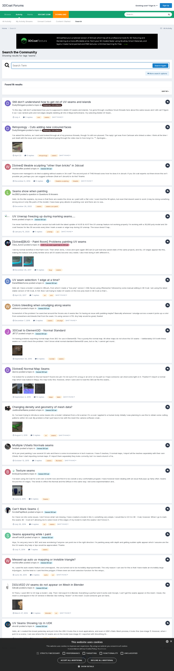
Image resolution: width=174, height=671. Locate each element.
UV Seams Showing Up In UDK (32, 623)
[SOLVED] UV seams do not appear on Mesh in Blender (48, 584)
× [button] (171, 641)
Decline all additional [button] (102, 660)
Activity (19, 14)
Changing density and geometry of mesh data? (42, 407)
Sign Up (166, 5)
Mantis (30, 14)
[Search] (169, 14)
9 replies (41, 359)
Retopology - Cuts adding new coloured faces (41, 127)
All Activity (6, 21)
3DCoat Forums (13, 5)
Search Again (160, 66)
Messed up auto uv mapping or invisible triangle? (44, 559)
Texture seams (25, 470)
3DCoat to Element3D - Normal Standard (38, 330)
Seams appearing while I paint (31, 534)
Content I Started (63, 21)
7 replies (35, 295)
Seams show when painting (29, 191)
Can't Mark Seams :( (25, 509)
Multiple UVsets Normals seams (32, 445)
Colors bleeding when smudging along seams (41, 305)
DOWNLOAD (60, 14)
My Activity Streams (24, 21)
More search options (158, 73)
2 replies (36, 575)
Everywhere (157, 14)
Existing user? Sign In (146, 5)
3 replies (29, 117)
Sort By (165, 91)
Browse (7, 14)
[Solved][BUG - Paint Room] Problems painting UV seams (49, 241)
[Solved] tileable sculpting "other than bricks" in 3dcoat (48, 165)
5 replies (39, 181)
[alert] (87, 654)
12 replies (40, 397)
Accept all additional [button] (71, 660)
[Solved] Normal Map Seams (30, 368)
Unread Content (44, 21)
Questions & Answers (48, 194)
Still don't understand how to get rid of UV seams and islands (51, 102)
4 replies (35, 524)
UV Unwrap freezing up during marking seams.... (43, 216)
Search (78, 21)
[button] (87, 666)
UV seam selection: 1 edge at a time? (36, 280)
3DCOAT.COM (44, 14)
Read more (102, 649)
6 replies (34, 499)
